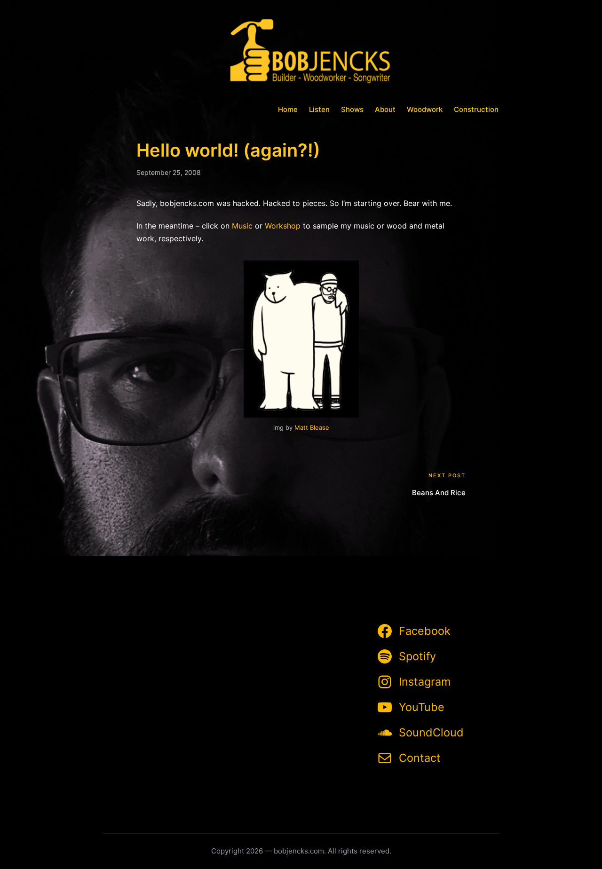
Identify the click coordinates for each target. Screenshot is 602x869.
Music (242, 225)
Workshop (283, 225)
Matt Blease (311, 427)
